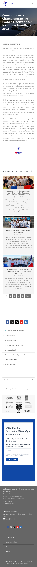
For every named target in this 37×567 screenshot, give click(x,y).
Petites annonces (10, 364)
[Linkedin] (26, 322)
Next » (28, 296)
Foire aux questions (11, 360)
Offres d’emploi (10, 335)
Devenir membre (11, 542)
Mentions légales (23, 564)
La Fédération (10, 537)
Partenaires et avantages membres (16, 355)
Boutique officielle (10, 350)
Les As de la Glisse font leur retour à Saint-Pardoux (18, 231)
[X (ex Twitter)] (12, 322)
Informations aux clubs (12, 340)
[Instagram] (17, 322)
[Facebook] (7, 322)
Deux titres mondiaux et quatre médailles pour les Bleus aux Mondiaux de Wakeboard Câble (18, 193)
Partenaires (9, 547)
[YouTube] (21, 322)
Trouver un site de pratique (15, 331)
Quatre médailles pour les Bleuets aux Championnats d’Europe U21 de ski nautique (18, 271)
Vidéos (8, 552)
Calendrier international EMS (14, 345)
